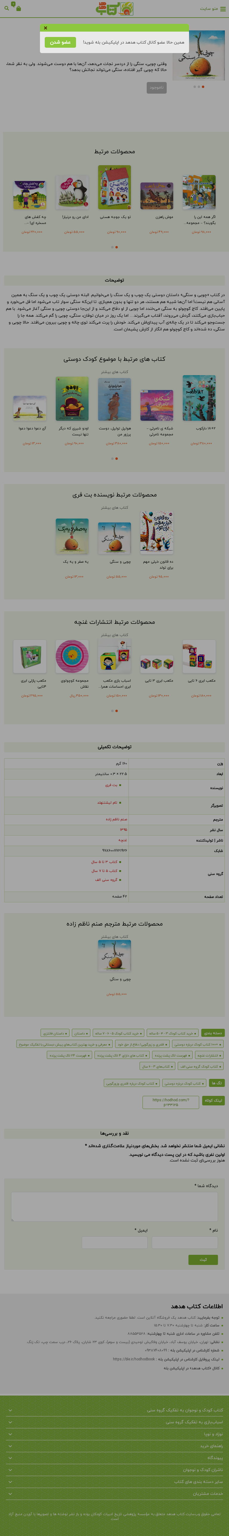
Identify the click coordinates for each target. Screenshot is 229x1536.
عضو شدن (60, 42)
